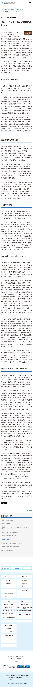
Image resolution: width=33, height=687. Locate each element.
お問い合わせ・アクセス (10, 658)
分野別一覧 (24, 583)
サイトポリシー (10, 656)
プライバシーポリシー (21, 656)
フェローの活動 (9, 635)
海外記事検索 (8, 625)
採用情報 (19, 658)
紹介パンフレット (9, 597)
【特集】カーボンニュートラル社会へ (8, 611)
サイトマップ (25, 658)
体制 (9, 587)
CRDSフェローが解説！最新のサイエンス (11, 543)
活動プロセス (9, 583)
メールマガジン (27, 568)
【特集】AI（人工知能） (7, 520)
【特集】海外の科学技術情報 (8, 536)
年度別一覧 (24, 590)
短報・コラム (24, 601)
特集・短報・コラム (9, 9)
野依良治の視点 (19, 9)
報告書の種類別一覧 (24, 587)
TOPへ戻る (28, 510)
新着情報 (8, 628)
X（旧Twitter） (6, 568)
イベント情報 (8, 632)
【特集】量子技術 (5, 524)
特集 (9, 601)
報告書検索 (24, 580)
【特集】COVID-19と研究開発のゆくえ (11, 532)
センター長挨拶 (8, 580)
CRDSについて (9, 577)
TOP (2, 9)
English (16, 661)
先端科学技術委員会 (8, 593)
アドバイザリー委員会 (9, 590)
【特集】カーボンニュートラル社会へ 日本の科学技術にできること (16, 528)
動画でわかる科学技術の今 (7, 550)
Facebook (16, 568)
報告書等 (24, 577)
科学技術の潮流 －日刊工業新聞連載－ (10, 547)
